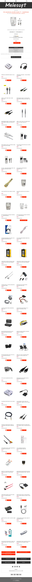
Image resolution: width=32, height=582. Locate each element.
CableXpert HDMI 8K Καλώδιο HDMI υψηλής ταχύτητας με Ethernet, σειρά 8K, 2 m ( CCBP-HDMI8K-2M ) (7, 262)
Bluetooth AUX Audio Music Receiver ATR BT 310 (22, 285)
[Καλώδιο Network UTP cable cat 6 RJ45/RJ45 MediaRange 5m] (8, 229)
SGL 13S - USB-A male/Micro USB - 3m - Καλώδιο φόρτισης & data (8, 168)
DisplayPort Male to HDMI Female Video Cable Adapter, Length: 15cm (23, 495)
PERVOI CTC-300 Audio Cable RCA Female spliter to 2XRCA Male (7, 472)
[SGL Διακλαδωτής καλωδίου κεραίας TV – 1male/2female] (24, 206)
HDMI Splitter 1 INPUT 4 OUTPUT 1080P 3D (8, 518)
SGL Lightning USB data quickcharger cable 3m (21, 448)
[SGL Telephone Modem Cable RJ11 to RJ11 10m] (24, 229)
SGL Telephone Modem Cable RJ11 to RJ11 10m (23, 238)
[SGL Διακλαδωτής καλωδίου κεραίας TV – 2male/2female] (8, 206)
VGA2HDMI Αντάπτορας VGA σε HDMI (8, 401)
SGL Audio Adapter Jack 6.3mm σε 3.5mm (23, 192)
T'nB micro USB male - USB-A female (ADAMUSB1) (23, 75)
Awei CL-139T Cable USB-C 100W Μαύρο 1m (7, 98)
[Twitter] (12, 566)
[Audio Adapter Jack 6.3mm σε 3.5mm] (8, 183)
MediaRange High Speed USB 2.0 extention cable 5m (23, 378)
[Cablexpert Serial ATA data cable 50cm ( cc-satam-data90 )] (8, 486)
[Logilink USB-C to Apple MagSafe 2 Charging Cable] (8, 276)
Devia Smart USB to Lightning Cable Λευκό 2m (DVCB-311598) (8, 145)
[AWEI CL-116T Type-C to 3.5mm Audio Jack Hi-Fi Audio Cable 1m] (24, 113)
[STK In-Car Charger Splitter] (8, 369)
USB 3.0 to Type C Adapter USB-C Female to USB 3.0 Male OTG (23, 355)
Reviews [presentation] (16, 50)
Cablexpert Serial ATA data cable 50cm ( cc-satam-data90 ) (7, 495)
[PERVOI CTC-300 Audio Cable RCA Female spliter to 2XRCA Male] (8, 463)
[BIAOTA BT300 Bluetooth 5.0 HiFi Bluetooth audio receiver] (8, 323)
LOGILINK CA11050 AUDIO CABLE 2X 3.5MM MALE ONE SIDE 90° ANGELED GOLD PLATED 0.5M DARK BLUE (7, 425)
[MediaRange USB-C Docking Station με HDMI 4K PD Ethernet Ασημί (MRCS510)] (24, 533)
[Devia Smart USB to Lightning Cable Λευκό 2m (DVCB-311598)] (8, 136)
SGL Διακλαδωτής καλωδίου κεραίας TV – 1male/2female (23, 215)
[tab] (16, 47)
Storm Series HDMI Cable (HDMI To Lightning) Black (23, 518)
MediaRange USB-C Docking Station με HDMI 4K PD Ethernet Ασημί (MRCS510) (23, 542)
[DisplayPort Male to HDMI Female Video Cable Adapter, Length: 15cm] (24, 486)
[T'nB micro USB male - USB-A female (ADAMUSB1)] (24, 66)
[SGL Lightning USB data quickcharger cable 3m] (24, 439)
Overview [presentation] (16, 47)
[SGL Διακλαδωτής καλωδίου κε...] (15, 10)
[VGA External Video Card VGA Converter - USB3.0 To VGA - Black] (24, 393)
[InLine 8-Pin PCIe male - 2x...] (17, 10)
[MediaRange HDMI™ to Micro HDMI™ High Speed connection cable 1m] (8, 113)
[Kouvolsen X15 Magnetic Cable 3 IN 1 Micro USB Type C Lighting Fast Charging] (8, 533)
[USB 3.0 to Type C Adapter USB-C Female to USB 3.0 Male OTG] (24, 346)
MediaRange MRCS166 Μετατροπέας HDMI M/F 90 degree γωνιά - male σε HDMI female (23, 472)
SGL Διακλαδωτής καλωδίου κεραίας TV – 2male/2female (8, 215)
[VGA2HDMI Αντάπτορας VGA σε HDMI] (8, 393)
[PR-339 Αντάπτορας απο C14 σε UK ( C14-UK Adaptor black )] (8, 346)
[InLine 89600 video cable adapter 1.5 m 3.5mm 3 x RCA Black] (8, 439)
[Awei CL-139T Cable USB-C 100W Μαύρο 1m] (8, 90)
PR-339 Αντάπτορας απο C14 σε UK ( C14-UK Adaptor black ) (7, 355)
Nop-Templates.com (17, 580)
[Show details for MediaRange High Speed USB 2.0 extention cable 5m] (24, 369)
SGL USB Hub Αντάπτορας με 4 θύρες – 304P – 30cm (23, 145)
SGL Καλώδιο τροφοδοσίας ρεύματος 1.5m (22, 168)
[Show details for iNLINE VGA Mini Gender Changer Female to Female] (24, 323)
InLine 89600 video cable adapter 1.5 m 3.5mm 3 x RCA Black (8, 448)
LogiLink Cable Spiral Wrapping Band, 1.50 (7, 308)
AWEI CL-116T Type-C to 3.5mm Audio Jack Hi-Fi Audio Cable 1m (23, 122)
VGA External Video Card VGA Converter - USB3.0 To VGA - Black (23, 402)
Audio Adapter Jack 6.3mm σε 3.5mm (8, 191)
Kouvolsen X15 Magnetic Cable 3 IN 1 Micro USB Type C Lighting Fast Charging (8, 542)
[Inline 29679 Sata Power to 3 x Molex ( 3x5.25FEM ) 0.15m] (24, 299)
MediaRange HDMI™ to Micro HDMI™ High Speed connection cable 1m (8, 122)
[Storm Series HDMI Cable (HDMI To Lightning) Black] (24, 509)
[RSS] (19, 566)
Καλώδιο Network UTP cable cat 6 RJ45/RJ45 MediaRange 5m (7, 238)
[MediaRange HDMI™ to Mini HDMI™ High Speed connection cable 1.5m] (24, 90)
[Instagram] (17, 566)
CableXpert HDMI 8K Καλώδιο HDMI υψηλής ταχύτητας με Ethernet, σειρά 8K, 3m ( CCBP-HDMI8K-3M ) (23, 262)
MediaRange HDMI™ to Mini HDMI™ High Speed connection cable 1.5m (23, 98)
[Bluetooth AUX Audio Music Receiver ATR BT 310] (24, 276)
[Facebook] (15, 566)
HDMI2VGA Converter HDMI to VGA (7, 74)
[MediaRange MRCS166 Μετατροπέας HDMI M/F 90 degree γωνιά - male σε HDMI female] (24, 463)
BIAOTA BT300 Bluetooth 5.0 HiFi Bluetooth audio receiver (7, 332)
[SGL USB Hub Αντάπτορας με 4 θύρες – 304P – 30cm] (24, 136)
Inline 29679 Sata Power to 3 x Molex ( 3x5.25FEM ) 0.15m (22, 308)
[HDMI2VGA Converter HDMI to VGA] (8, 66)
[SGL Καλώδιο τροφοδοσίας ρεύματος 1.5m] (24, 160)
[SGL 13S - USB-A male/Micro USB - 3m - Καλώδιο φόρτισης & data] (8, 160)
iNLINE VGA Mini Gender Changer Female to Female (23, 332)
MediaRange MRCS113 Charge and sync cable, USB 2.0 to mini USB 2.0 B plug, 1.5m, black (23, 425)
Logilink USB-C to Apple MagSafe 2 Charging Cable (8, 285)
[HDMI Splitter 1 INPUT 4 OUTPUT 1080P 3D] (8, 509)
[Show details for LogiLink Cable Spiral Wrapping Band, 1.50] (8, 299)
